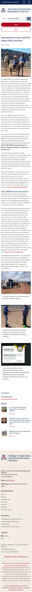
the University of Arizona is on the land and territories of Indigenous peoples (16, 565)
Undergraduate (6, 499)
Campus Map (5, 524)
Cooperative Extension (8, 549)
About (3, 494)
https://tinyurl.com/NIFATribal (14, 252)
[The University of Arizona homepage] (10, 2)
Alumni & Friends (6, 510)
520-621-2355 (10, 480)
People (3, 497)
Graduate (4, 502)
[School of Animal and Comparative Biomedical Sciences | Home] (16, 10)
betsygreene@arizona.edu (9, 399)
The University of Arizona (16, 590)
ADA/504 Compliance (11, 557)
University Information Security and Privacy (16, 585)
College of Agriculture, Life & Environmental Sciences (15, 546)
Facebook (6, 536)
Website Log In (23, 557)
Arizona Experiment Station (9, 552)
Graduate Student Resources (10, 521)
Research (4, 504)
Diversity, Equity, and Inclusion (10, 527)
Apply (16, 25)
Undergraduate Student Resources (12, 519)
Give (16, 29)
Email (3, 539)
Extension (4, 507)
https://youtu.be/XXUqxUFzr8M (17, 187)
